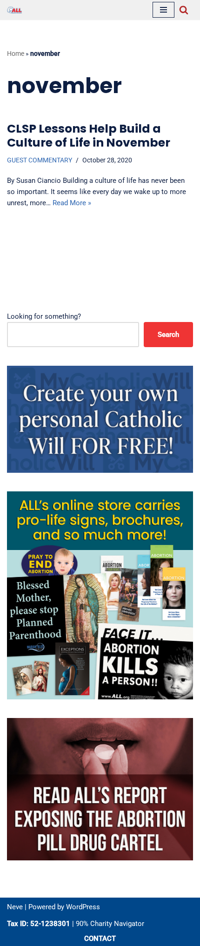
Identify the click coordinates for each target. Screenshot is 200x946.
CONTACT (100, 938)
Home (15, 53)
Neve (15, 907)
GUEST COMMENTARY (39, 160)
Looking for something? (44, 316)
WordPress (83, 907)
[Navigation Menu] (163, 10)
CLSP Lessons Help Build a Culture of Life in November (88, 136)
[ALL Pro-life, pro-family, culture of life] (14, 10)
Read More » (72, 203)
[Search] (183, 9)
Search (168, 334)
